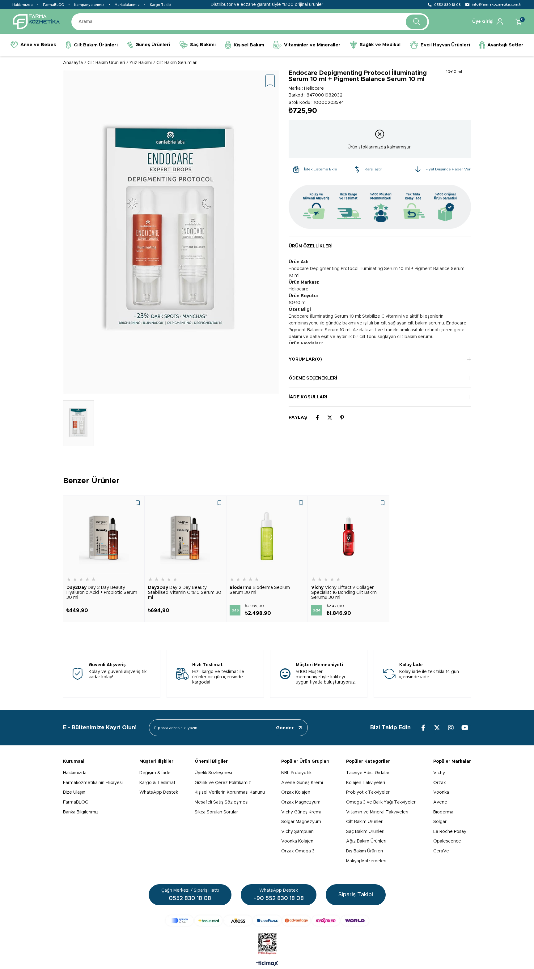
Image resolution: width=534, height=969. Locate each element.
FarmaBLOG (53, 4)
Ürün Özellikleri (311, 246)
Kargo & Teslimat (157, 783)
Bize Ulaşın (74, 792)
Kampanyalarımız (89, 4)
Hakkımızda (22, 4)
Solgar (440, 822)
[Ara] (416, 22)
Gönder (285, 728)
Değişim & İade (155, 773)
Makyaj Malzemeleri (366, 861)
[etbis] (267, 943)
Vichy (439, 773)
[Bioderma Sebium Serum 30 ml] (267, 536)
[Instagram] (451, 728)
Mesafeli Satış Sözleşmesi (221, 802)
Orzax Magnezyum (300, 802)
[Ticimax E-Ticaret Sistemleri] (267, 964)
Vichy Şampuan (297, 832)
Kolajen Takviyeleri (365, 783)
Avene (440, 802)
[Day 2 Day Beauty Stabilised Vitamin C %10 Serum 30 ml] (185, 536)
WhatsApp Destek (158, 792)
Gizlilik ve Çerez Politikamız (223, 783)
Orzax (439, 783)
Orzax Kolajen (295, 792)
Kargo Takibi (161, 4)
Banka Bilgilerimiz (81, 812)
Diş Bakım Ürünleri (364, 851)
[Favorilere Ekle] (270, 81)
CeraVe (441, 851)
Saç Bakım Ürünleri (365, 832)
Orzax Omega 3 (298, 851)
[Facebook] (423, 728)
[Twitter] (437, 728)
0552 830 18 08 (447, 4)
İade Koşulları (308, 397)
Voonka (441, 792)
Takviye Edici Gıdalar (367, 773)
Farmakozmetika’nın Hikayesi (93, 783)
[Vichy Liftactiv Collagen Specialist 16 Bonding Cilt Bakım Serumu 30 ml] (348, 536)
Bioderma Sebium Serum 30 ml (260, 590)
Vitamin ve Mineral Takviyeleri (377, 812)
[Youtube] (465, 728)
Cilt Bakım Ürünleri (365, 822)
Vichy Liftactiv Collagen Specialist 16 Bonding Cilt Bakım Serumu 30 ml (344, 592)
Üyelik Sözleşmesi (213, 773)
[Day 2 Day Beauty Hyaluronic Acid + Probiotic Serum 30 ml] (103, 536)
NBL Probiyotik (296, 773)
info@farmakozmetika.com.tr (497, 4)
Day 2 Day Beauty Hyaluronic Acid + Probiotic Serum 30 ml (101, 592)
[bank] (267, 920)
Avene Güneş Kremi (302, 783)
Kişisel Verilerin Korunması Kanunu (230, 792)
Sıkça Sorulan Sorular (216, 812)
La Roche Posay (449, 832)
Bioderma (443, 812)
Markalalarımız (127, 4)
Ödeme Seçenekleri (313, 378)
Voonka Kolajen (297, 841)
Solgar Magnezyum (301, 822)
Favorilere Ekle (138, 502)
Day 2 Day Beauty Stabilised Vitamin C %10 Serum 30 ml (184, 592)
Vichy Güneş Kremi (301, 812)
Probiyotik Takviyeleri (368, 792)
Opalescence (447, 841)
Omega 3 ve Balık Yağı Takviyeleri (381, 802)
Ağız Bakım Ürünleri (366, 841)
